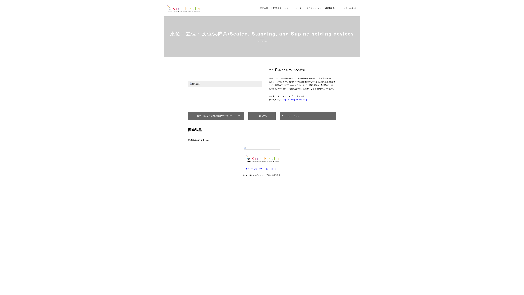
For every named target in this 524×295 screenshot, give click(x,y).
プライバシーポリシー (269, 169)
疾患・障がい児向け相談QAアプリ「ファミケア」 (219, 116)
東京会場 (264, 8)
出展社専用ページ (332, 8)
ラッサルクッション (291, 116)
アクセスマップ (314, 8)
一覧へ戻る (262, 116)
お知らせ (288, 8)
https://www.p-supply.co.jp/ (295, 99)
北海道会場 (276, 8)
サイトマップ (251, 169)
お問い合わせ (350, 8)
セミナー (299, 8)
